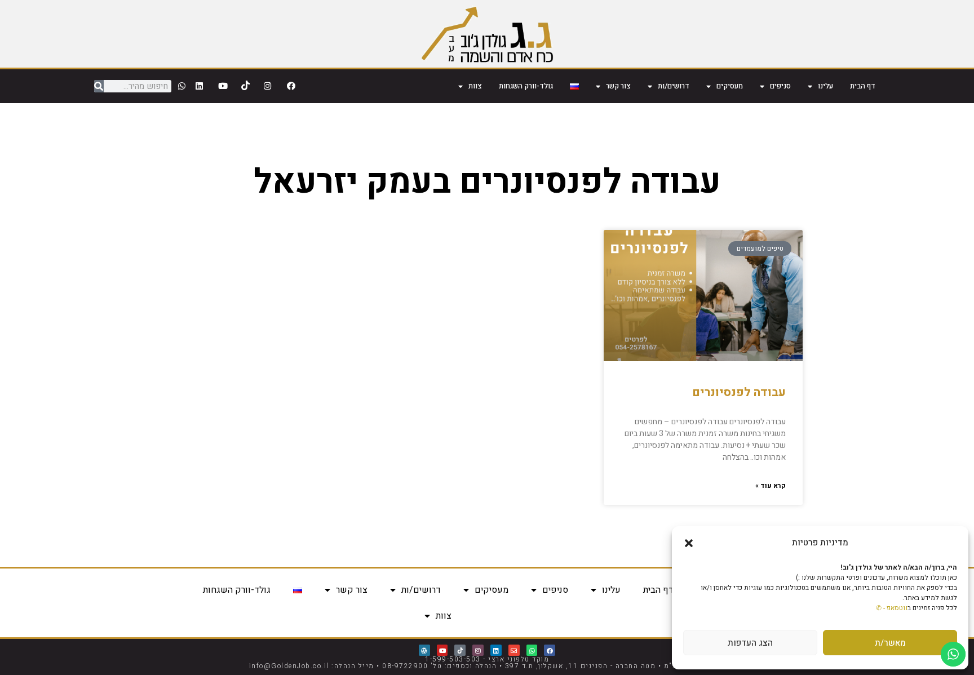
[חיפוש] (99, 86)
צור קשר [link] (618, 86)
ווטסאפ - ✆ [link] (891, 608)
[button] (688, 543)
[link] (487, 34)
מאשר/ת (890, 643)
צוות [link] (475, 86)
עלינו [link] (825, 86)
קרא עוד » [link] (770, 486)
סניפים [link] (780, 86)
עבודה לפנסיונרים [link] (739, 392)
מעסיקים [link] (729, 86)
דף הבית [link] (862, 86)
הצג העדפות (750, 643)
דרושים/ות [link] (673, 86)
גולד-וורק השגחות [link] (526, 86)
